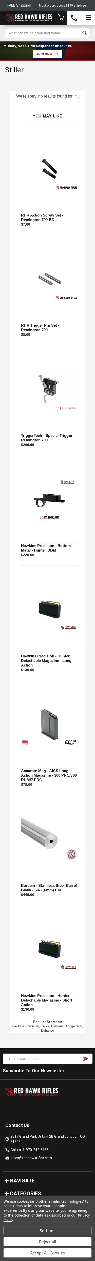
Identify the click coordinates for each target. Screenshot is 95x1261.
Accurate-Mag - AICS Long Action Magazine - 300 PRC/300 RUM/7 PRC (49, 775)
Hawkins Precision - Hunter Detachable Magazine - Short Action (46, 1000)
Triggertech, (74, 1026)
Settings (47, 1230)
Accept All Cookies (47, 1253)
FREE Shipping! (19, 5)
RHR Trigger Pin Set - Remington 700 (40, 327)
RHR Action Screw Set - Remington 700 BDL (42, 217)
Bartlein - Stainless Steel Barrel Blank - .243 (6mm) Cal (49, 887)
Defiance (47, 1030)
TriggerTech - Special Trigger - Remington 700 (48, 437)
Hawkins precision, (26, 1026)
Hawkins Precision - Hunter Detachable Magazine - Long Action (46, 660)
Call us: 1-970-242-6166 (30, 1150)
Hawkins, (58, 1026)
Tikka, (45, 1026)
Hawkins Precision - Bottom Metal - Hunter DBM (46, 547)
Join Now (44, 54)
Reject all (47, 1242)
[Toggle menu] (88, 18)
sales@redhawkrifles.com (31, 1158)
